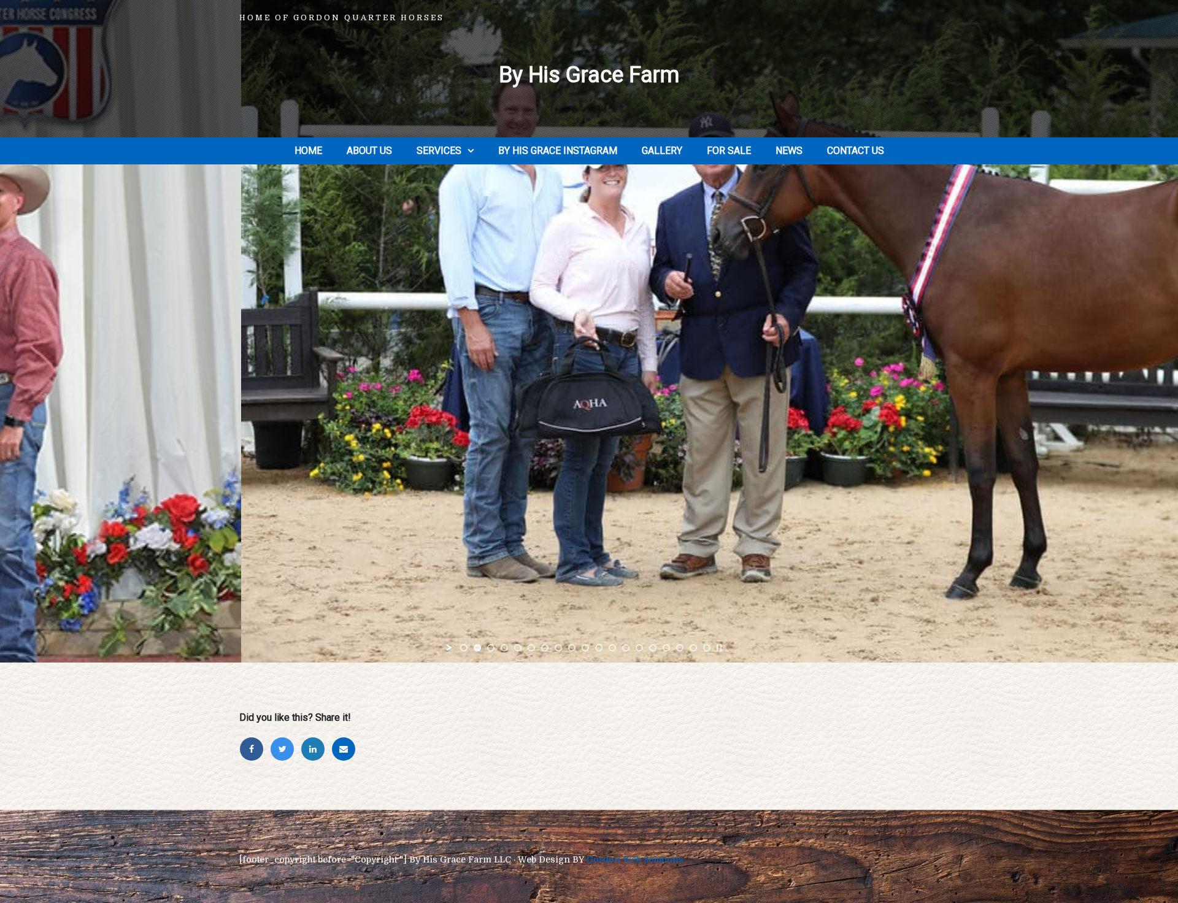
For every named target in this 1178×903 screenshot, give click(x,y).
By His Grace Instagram (557, 150)
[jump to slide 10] (585, 647)
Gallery (662, 150)
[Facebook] (254, 749)
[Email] (345, 749)
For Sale (729, 150)
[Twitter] (285, 749)
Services (439, 150)
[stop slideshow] (719, 647)
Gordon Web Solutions (635, 859)
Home (308, 150)
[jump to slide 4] (504, 647)
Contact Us (855, 150)
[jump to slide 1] (464, 647)
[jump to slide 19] (706, 647)
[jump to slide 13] (625, 647)
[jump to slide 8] (558, 647)
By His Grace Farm (589, 75)
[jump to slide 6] (531, 647)
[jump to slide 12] (612, 647)
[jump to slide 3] (491, 647)
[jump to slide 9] (572, 647)
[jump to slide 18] (693, 647)
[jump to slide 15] (652, 647)
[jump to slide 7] (545, 647)
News (789, 150)
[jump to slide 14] (639, 647)
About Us (369, 150)
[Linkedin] (316, 749)
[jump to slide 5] (518, 647)
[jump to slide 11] (598, 647)
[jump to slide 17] (679, 647)
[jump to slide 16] (666, 647)
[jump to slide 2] (477, 647)
